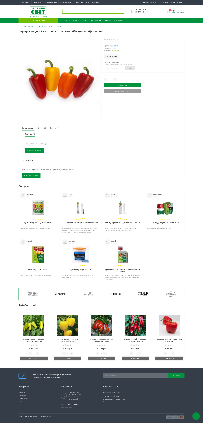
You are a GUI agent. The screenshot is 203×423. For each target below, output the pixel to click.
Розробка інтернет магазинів (28, 416)
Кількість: (107, 76)
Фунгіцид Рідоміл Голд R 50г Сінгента (38, 223)
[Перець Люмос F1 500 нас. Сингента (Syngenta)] (67, 325)
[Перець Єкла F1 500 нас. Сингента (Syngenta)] (169, 325)
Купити (130, 68)
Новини (108, 20)
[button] (37, 2)
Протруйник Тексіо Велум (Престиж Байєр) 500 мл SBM (122, 271)
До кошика (122, 85)
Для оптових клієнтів (82, 2)
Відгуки (84, 20)
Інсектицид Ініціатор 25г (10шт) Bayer (165, 223)
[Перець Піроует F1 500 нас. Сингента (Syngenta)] (33, 325)
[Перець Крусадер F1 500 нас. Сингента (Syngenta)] (101, 325)
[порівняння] (47, 316)
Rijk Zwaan (114, 46)
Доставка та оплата (66, 2)
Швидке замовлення (122, 91)
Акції (20, 402)
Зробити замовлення (177, 12)
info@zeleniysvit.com (111, 396)
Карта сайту (23, 395)
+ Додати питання (31, 175)
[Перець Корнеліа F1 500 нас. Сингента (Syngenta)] (135, 325)
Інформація (118, 20)
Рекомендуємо (96, 20)
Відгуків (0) (42, 128)
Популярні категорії (70, 20)
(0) (120, 39)
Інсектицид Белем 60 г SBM (38, 270)
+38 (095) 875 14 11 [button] (111, 392)
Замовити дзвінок (140, 14)
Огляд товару (28, 128)
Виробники (23, 398)
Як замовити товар (51, 2)
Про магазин (96, 2)
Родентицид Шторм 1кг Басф (80, 270)
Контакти (22, 392)
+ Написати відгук (34, 150)
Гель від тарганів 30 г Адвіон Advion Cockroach (80, 223)
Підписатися (176, 375)
